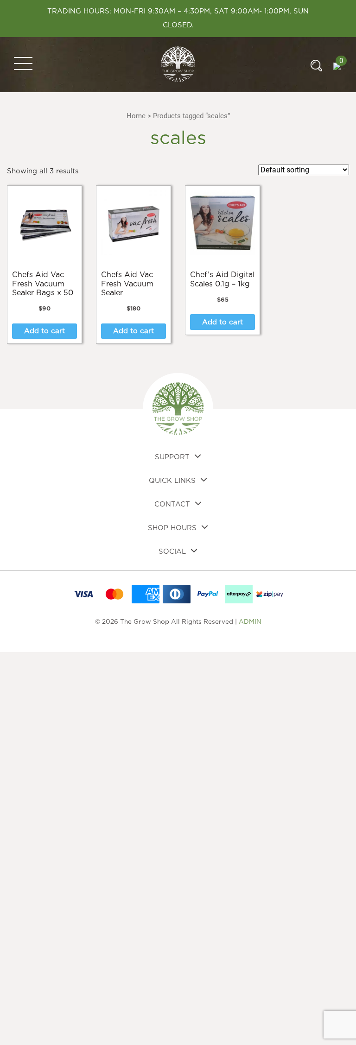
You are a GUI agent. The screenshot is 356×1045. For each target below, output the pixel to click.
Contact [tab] (172, 504)
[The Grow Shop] (178, 64)
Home (136, 116)
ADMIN (250, 622)
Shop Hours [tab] (172, 528)
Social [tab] (172, 551)
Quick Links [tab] (172, 480)
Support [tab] (172, 457)
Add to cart (44, 331)
